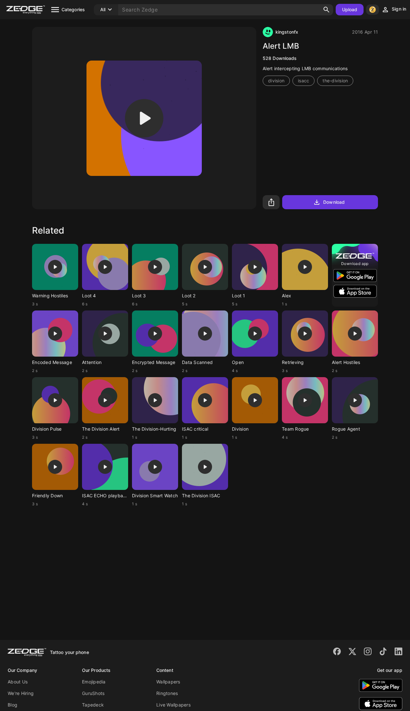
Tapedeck (93, 704)
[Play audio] (144, 118)
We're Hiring (21, 693)
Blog (12, 704)
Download (334, 202)
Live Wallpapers (173, 704)
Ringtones (167, 693)
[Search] (326, 9)
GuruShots (93, 693)
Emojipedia (94, 681)
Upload (349, 9)
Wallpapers (168, 681)
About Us (18, 681)
